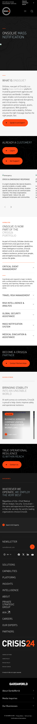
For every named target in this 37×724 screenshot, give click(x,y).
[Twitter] (23, 554)
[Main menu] (25, 11)
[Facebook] (19, 554)
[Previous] (5, 207)
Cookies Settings (7, 654)
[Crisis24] (6, 11)
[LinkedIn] (28, 554)
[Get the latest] (32, 546)
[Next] (11, 207)
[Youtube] (32, 554)
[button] (18, 268)
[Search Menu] (32, 11)
